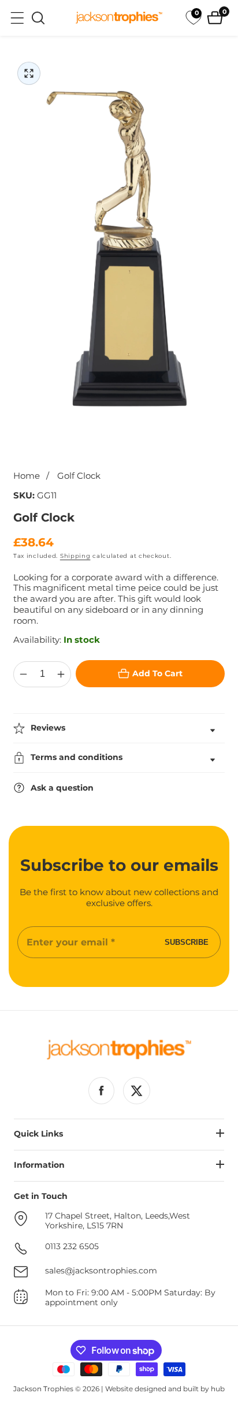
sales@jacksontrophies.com (101, 1271)
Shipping (75, 556)
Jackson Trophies (43, 1388)
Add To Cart (157, 673)
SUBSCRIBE (187, 942)
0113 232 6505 (72, 1246)
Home (26, 476)
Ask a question (62, 788)
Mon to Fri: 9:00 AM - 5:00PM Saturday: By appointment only (130, 1298)
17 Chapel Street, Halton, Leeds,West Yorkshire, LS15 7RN (117, 1221)
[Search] (38, 18)
